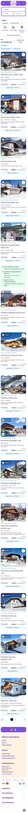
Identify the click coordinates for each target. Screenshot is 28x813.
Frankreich (8, 283)
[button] (13, 27)
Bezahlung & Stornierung (8, 758)
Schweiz (20, 283)
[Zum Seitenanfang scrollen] (24, 810)
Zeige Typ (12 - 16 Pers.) (12, 627)
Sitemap (22, 780)
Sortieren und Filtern (20, 41)
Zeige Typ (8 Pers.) (12, 671)
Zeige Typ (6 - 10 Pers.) (12, 368)
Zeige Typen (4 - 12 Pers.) (12, 130)
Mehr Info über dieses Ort (13, 35)
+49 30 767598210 (7, 774)
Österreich (14, 283)
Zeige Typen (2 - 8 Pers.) (12, 586)
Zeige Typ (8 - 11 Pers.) (12, 87)
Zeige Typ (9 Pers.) (12, 173)
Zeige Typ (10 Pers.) (12, 713)
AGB (4, 780)
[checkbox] (6, 54)
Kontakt (4, 740)
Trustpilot (14, 269)
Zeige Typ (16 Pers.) (12, 325)
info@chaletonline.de (7, 772)
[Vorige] (2, 61)
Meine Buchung (6, 753)
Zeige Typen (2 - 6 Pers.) (12, 453)
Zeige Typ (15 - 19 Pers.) (12, 411)
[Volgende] (24, 61)
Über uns (4, 742)
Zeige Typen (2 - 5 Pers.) (12, 260)
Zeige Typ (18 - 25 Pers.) (12, 215)
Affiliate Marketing (6, 745)
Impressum (8, 780)
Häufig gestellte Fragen (8, 756)
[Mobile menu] (3, 3)
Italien (5, 285)
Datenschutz (16, 780)
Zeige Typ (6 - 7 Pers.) (13, 541)
